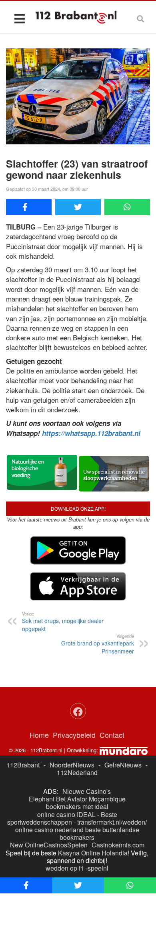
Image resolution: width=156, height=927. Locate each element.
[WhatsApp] (127, 207)
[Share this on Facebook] (29, 207)
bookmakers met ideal (77, 806)
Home (39, 734)
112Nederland (77, 772)
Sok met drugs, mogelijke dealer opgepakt (63, 621)
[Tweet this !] (78, 207)
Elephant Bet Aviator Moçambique (77, 798)
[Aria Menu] (19, 18)
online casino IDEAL (66, 814)
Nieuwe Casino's (86, 791)
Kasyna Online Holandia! (93, 852)
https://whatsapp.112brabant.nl (91, 433)
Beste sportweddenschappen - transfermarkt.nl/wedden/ (77, 818)
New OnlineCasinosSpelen (49, 844)
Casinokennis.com (118, 844)
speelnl (98, 868)
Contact (112, 734)
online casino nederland (49, 829)
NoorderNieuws (72, 764)
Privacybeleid (74, 734)
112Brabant (23, 764)
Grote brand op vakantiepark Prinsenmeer (97, 644)
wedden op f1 (65, 868)
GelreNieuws (123, 764)
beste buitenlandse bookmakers (99, 833)
